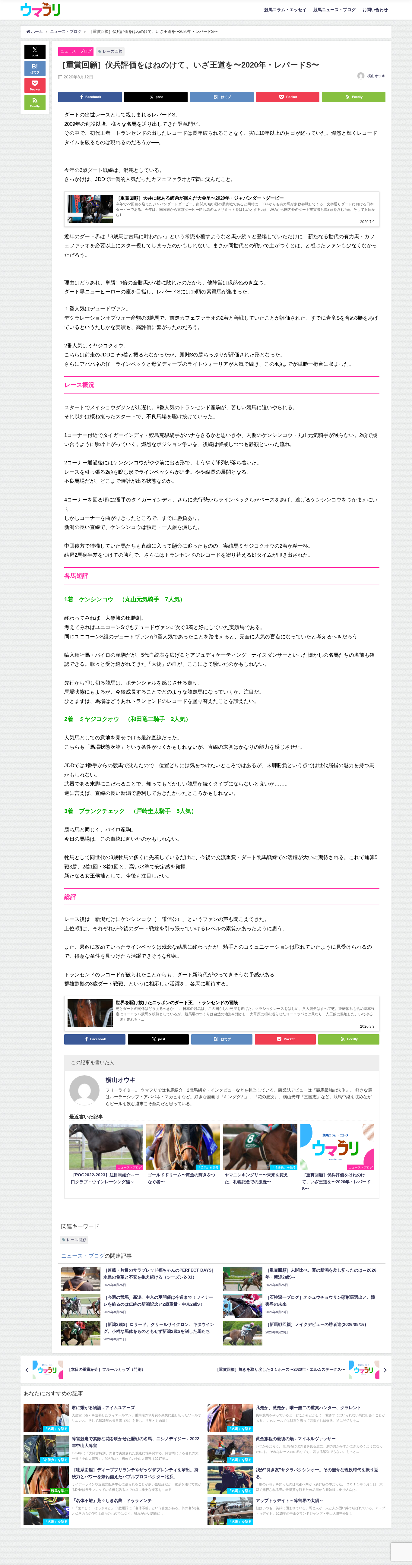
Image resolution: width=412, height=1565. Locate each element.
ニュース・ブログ (76, 51)
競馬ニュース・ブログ (334, 10)
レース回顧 (112, 51)
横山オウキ (376, 76)
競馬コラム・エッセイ (285, 10)
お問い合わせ (375, 10)
